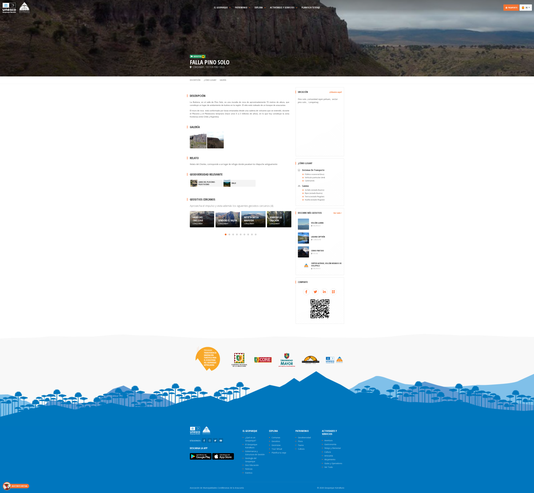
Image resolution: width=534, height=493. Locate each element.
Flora (300, 441)
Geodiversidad (304, 437)
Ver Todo (328, 467)
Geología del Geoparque (250, 460)
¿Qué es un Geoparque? (250, 439)
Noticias (249, 469)
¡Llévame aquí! (335, 92)
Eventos (248, 472)
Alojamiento (329, 459)
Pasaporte (512, 7)
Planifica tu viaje (279, 452)
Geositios (276, 441)
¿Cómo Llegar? (210, 80)
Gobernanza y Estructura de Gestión (255, 453)
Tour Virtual (277, 449)
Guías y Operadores (333, 463)
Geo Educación (252, 465)
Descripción (195, 80)
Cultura (301, 449)
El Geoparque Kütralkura (251, 446)
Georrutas (276, 445)
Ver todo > (337, 213)
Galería (223, 80)
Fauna (301, 445)
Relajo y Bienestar (332, 448)
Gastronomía (330, 444)
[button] (226, 234)
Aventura (328, 440)
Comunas (276, 437)
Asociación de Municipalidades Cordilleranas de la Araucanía (217, 487)
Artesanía (328, 455)
